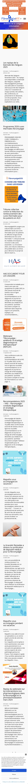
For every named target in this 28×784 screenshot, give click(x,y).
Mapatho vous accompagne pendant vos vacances (13, 623)
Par (14, 71)
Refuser (14, 774)
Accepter (14, 770)
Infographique (13, 11)
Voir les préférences (14, 778)
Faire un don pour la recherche (5, 11)
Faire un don (17, 5)
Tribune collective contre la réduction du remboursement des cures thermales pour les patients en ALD (13, 213)
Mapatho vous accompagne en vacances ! (10, 481)
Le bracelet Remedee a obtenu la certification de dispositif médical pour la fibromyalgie (13, 548)
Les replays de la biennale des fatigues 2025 (12, 64)
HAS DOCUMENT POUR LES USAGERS (13, 274)
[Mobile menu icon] (25, 18)
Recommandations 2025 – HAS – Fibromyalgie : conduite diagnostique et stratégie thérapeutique (14, 405)
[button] (26, 754)
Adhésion (9, 3)
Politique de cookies (7, 781)
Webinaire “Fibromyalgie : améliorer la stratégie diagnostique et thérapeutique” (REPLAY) (12, 341)
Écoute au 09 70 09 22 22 (14, 1)
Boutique (10, 5)
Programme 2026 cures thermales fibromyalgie (13, 127)
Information (5, 71)
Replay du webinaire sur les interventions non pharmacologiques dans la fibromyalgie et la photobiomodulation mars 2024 (14, 694)
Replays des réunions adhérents (22, 11)
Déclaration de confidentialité (19, 781)
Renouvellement (17, 3)
